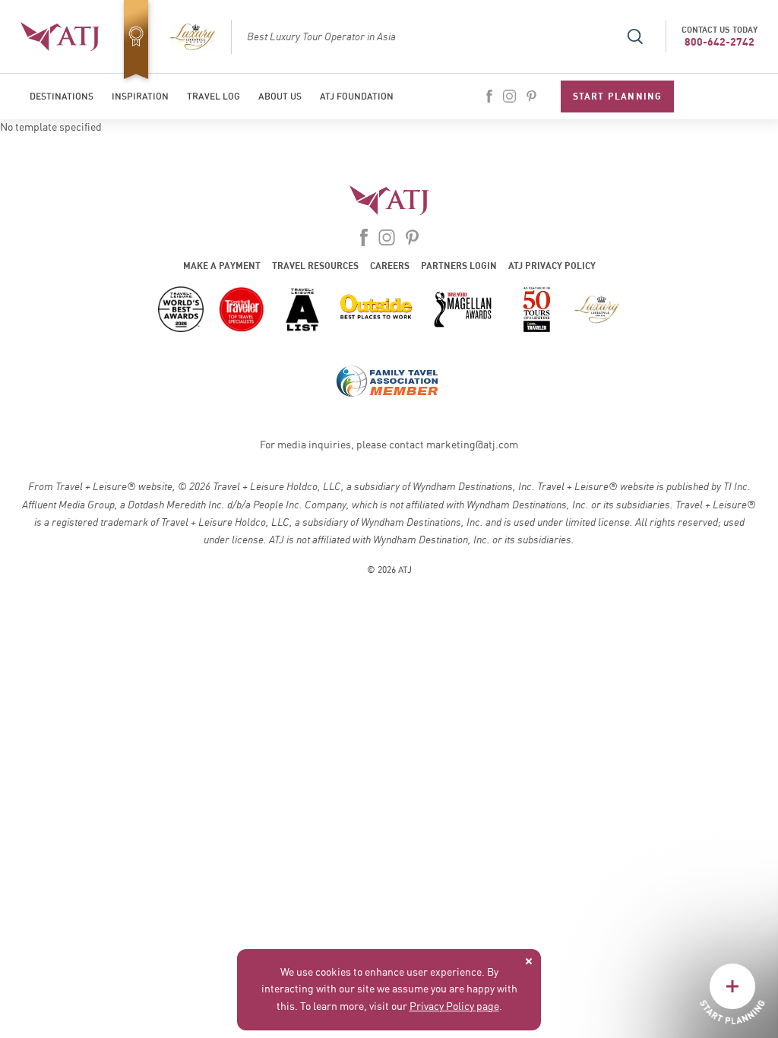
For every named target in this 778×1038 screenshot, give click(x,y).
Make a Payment (222, 265)
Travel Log (213, 96)
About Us (280, 96)
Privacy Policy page (454, 1007)
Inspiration (140, 96)
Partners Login (459, 265)
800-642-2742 (719, 42)
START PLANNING (618, 96)
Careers (390, 265)
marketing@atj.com (472, 445)
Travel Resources (315, 265)
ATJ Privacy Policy (552, 265)
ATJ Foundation (357, 96)
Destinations (61, 96)
